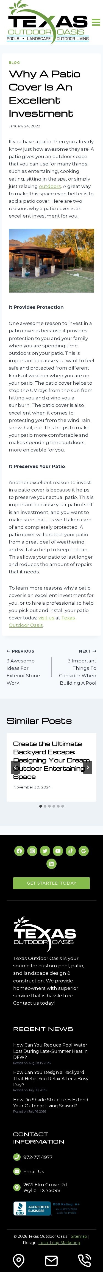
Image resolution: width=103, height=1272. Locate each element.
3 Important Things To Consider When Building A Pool (77, 667)
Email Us (33, 1171)
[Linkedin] (51, 864)
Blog (14, 63)
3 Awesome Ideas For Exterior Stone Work (23, 667)
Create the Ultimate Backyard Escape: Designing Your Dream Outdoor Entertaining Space (51, 760)
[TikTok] (71, 851)
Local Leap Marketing (59, 1242)
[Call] (84, 1261)
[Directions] (19, 1261)
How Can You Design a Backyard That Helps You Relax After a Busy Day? (50, 1078)
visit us (46, 618)
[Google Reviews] (84, 851)
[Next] (87, 767)
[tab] (40, 806)
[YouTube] (58, 851)
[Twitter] (45, 851)
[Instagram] (32, 851)
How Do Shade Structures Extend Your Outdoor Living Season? (50, 1102)
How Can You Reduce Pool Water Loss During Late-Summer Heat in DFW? (50, 1051)
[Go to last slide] (15, 767)
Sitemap (79, 1236)
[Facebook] (19, 851)
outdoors (50, 186)
